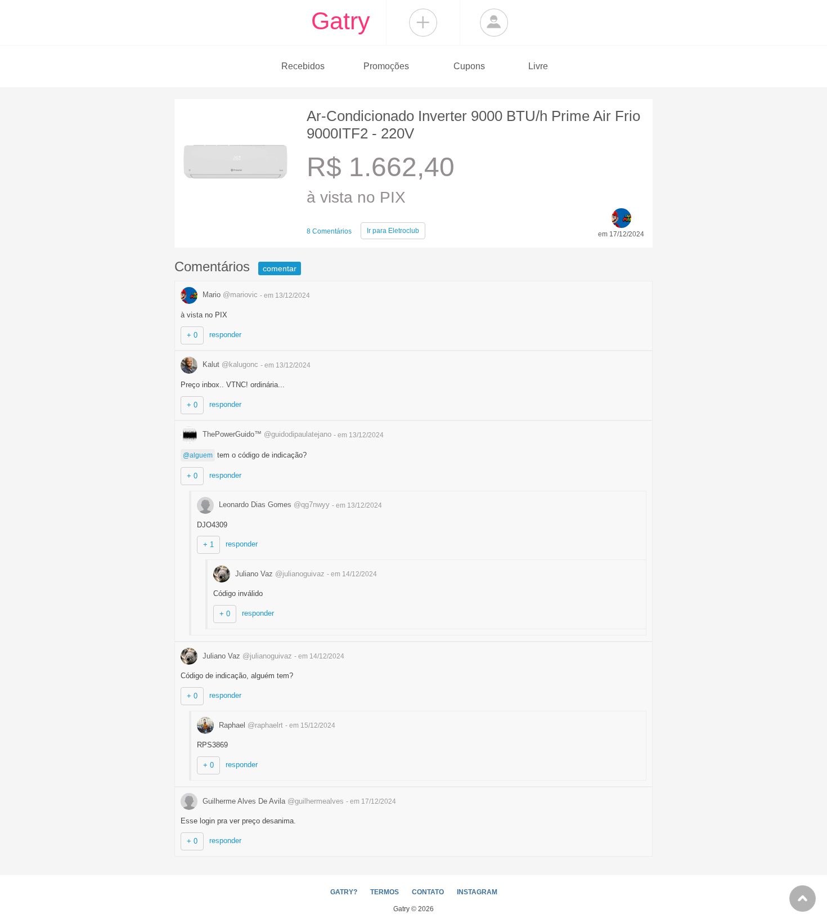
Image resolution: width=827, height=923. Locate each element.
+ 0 (192, 335)
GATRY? (343, 892)
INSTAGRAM (477, 892)
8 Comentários (329, 231)
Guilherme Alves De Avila (272, 801)
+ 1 (208, 544)
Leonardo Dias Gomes (273, 504)
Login (494, 22)
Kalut (229, 364)
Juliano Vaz (279, 574)
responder (225, 334)
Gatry (340, 20)
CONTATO (428, 892)
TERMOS (384, 892)
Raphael (250, 725)
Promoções (386, 66)
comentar (279, 268)
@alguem (198, 455)
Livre (538, 66)
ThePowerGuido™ (265, 434)
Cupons (469, 66)
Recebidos (303, 66)
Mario (229, 294)
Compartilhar (423, 22)
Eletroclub (393, 231)
